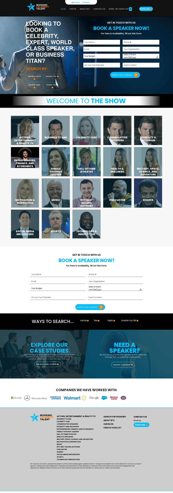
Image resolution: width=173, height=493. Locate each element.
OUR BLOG (108, 424)
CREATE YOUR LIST (112, 428)
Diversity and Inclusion (68, 426)
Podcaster (62, 449)
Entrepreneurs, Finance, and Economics (75, 429)
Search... (87, 2)
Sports (60, 457)
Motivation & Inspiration (69, 442)
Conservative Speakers (67, 424)
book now (145, 9)
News (111, 9)
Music (59, 444)
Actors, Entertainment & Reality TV (76, 416)
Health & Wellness (65, 437)
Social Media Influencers (68, 454)
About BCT (85, 9)
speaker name (34, 76)
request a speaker (122, 364)
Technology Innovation (68, 459)
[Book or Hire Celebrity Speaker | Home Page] (37, 7)
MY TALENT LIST (123, 9)
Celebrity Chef (63, 421)
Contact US (99, 9)
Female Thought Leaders (68, 431)
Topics (73, 9)
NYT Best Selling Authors (68, 447)
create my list (52, 84)
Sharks (60, 452)
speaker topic (34, 84)
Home (63, 9)
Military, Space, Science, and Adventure (75, 439)
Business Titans (64, 419)
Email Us (76, 2)
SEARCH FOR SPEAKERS (114, 417)
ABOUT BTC (109, 420)
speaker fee (51, 76)
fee (96, 320)
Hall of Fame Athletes (66, 434)
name (83, 320)
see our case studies (46, 364)
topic (110, 320)
